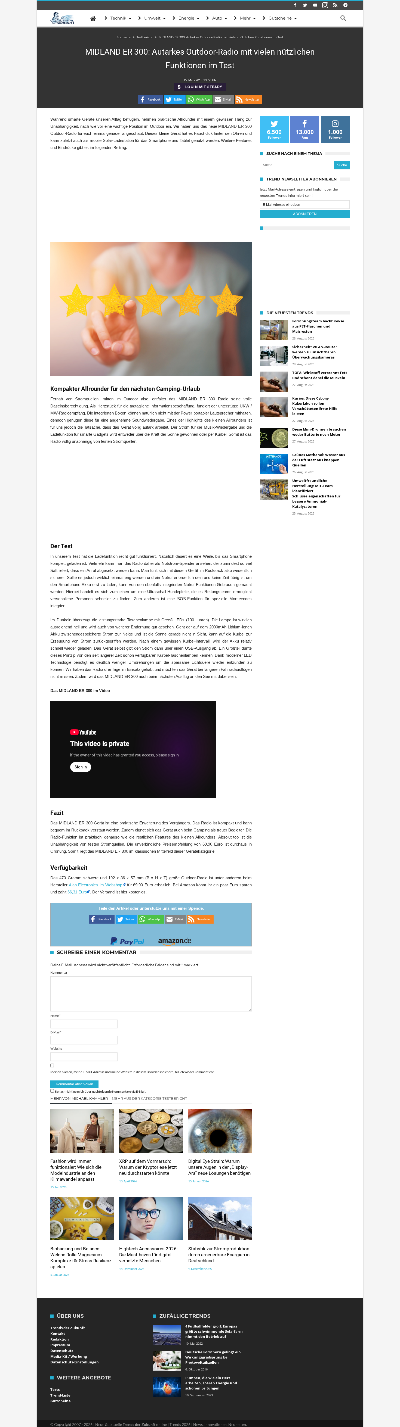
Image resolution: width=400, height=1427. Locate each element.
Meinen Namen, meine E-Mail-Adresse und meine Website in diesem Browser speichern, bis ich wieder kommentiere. (132, 1072)
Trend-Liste (60, 1395)
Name (55, 1016)
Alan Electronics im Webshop (95, 885)
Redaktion (59, 1339)
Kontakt (57, 1333)
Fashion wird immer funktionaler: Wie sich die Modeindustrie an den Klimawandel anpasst (75, 1170)
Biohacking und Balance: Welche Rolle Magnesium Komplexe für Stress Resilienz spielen (80, 1257)
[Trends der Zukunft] (62, 18)
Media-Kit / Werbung (68, 1356)
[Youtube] (315, 5)
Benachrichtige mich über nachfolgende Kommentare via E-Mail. (100, 1091)
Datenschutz (61, 1350)
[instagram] (325, 5)
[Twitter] (305, 5)
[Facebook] (295, 5)
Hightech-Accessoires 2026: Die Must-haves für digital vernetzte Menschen (148, 1254)
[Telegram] (345, 5)
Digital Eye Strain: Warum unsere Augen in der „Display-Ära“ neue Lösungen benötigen (219, 1167)
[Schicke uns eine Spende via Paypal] (127, 939)
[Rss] (335, 5)
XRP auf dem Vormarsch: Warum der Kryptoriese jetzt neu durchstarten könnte (148, 1167)
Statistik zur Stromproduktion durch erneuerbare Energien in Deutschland (219, 1254)
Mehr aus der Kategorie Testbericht (149, 1098)
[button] (150, 99)
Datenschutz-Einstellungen (74, 1362)
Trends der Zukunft (67, 1327)
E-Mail (55, 1032)
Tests (55, 1389)
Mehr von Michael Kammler (79, 1098)
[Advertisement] (151, 196)
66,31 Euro (77, 892)
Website (56, 1048)
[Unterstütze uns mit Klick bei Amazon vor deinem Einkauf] (175, 939)
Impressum (60, 1344)
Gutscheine (60, 1400)
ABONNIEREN (304, 214)
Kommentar (58, 972)
